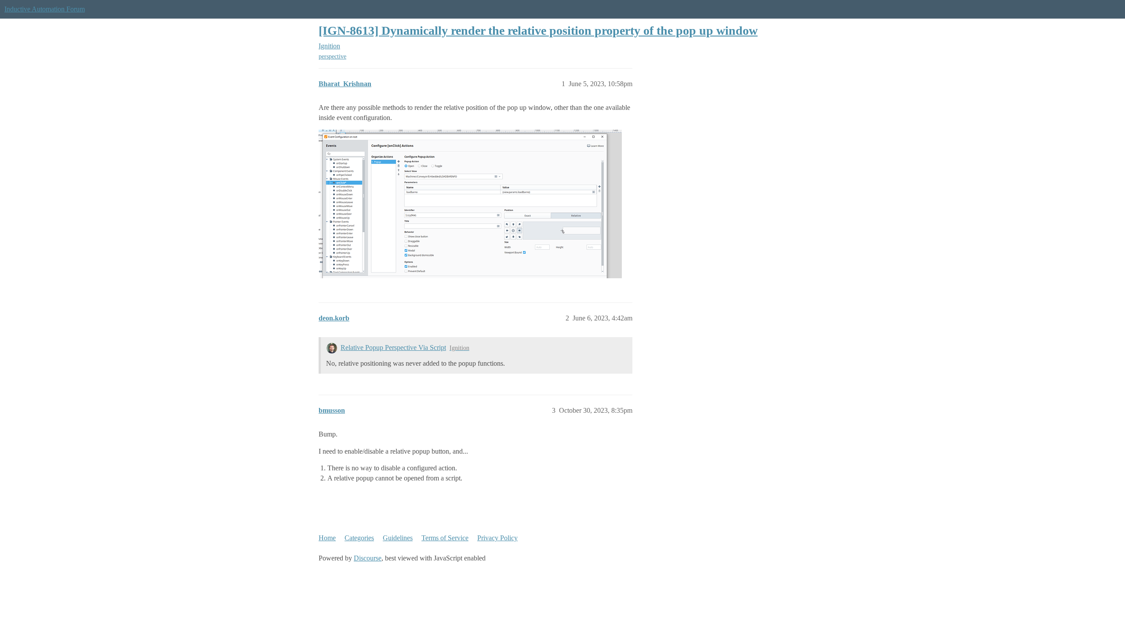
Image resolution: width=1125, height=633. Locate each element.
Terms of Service (444, 538)
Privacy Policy (497, 538)
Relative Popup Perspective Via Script (393, 347)
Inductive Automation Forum (44, 9)
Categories (359, 538)
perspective (332, 56)
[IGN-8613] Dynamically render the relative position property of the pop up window (538, 30)
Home (327, 538)
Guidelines (398, 538)
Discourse (367, 558)
